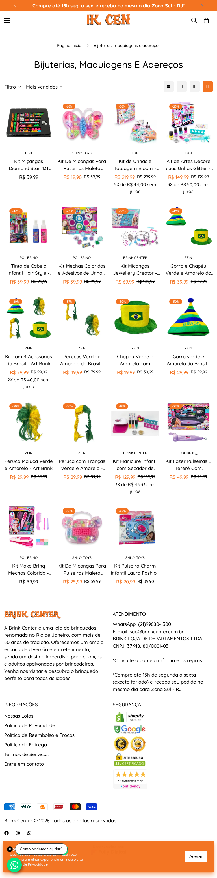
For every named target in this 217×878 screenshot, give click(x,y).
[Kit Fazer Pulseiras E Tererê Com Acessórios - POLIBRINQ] (188, 422)
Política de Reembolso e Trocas (39, 735)
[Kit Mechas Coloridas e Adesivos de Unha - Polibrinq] (82, 227)
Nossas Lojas (18, 716)
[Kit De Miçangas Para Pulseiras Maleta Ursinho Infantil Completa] (82, 527)
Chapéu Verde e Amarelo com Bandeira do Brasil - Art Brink (135, 360)
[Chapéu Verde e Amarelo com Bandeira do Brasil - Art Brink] (135, 318)
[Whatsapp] (29, 833)
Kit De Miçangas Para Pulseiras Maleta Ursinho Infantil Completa (82, 570)
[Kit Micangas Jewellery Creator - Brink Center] (135, 227)
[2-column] (182, 86)
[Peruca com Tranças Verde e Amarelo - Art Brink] (82, 422)
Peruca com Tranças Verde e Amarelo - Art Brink (82, 465)
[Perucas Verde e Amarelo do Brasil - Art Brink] (82, 318)
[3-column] (195, 86)
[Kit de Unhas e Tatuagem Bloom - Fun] (135, 122)
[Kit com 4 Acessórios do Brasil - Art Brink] (28, 318)
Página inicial (70, 45)
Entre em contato (24, 764)
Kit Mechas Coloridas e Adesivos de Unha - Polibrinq (82, 270)
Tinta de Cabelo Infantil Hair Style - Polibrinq (29, 270)
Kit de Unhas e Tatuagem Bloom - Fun (135, 165)
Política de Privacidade (29, 725)
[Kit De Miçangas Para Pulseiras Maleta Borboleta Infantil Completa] (82, 122)
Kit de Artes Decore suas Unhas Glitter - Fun (188, 165)
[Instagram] (18, 833)
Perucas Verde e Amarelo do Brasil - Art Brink (82, 360)
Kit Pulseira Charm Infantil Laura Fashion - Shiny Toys (135, 570)
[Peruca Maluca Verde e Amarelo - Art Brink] (28, 422)
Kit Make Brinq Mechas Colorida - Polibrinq (28, 570)
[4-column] (208, 86)
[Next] (202, 5)
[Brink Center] (108, 20)
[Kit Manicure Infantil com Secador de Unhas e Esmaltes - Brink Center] (135, 422)
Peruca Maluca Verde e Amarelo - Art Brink (29, 464)
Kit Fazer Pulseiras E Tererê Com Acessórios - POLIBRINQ (188, 465)
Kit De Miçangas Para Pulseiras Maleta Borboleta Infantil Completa (82, 165)
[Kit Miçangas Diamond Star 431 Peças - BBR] (28, 122)
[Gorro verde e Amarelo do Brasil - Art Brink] (188, 318)
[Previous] (15, 5)
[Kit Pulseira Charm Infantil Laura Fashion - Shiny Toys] (135, 527)
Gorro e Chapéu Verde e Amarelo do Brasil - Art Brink (188, 270)
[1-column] (169, 86)
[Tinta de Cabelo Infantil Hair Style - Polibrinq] (28, 227)
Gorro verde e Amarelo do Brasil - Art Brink (188, 360)
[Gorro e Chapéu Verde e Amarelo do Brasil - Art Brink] (188, 227)
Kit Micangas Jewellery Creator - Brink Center (135, 270)
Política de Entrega (25, 745)
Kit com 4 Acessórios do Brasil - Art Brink (28, 360)
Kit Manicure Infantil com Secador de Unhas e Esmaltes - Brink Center (135, 465)
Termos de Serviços (26, 754)
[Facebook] (6, 833)
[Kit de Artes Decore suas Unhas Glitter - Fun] (188, 122)
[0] (206, 20)
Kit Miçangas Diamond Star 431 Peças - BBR (28, 165)
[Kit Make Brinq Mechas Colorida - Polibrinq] (28, 527)
